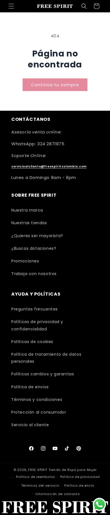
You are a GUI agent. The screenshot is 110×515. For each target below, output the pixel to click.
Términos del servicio (40, 485)
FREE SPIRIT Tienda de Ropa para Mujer (62, 470)
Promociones (25, 261)
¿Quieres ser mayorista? (37, 236)
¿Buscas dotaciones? (33, 248)
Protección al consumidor (38, 412)
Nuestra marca (27, 210)
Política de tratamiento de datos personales (46, 357)
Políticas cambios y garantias (42, 374)
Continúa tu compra (55, 85)
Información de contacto (58, 494)
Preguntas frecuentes (34, 309)
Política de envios (30, 387)
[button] (11, 6)
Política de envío (79, 485)
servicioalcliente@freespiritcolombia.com (49, 166)
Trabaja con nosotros (34, 273)
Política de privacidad (80, 477)
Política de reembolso (35, 477)
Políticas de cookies (32, 341)
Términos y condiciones (36, 399)
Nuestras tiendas (29, 223)
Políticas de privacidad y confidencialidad (37, 325)
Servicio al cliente (30, 425)
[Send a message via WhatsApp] (99, 504)
